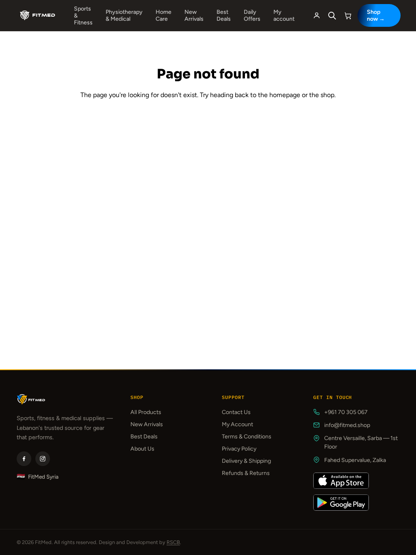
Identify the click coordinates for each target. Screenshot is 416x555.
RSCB (173, 542)
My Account (237, 424)
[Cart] (348, 15)
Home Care (163, 15)
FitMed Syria (37, 476)
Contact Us (236, 412)
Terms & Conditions (246, 436)
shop (327, 95)
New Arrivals (194, 15)
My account (284, 15)
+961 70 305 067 (346, 412)
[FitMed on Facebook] (24, 458)
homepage (284, 95)
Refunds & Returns (246, 473)
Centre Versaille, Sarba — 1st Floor (361, 442)
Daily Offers (252, 15)
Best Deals (224, 15)
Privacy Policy (239, 448)
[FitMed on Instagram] (42, 458)
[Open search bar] (332, 16)
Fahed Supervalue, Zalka (355, 460)
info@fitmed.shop (347, 425)
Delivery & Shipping (246, 460)
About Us (142, 448)
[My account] (317, 15)
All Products (145, 412)
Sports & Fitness (83, 15)
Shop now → (376, 15)
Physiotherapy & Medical (124, 15)
